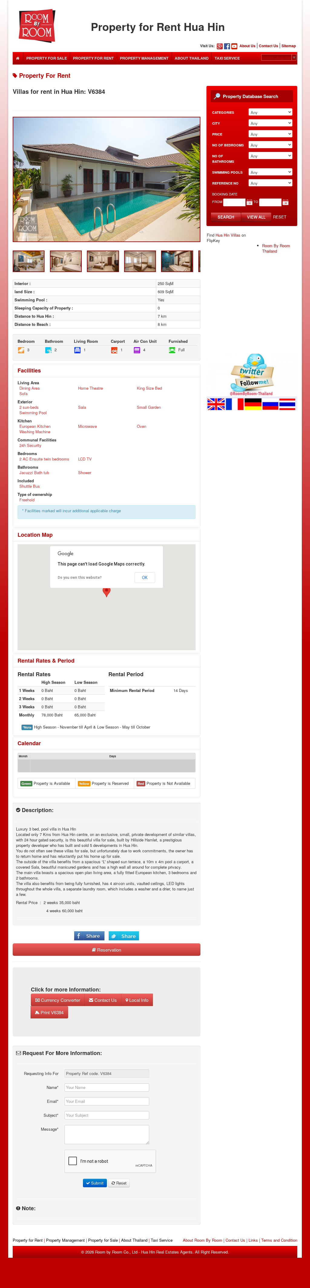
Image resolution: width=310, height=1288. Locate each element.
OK (144, 577)
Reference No (225, 183)
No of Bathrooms (223, 159)
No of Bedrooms (228, 145)
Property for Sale (103, 1240)
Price (217, 134)
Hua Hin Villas (228, 235)
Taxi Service (227, 58)
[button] (106, 592)
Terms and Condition (279, 1240)
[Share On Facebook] (89, 935)
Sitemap (289, 45)
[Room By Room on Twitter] (251, 381)
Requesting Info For (41, 1073)
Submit (97, 1183)
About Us (247, 45)
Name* (52, 1087)
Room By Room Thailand (276, 248)
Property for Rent (28, 1240)
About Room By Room (202, 1240)
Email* (52, 1101)
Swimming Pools (227, 172)
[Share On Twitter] (124, 935)
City (216, 123)
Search (226, 217)
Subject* (51, 1115)
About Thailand (192, 58)
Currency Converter (60, 1000)
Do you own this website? (80, 577)
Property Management (144, 58)
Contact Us (268, 45)
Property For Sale (46, 58)
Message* (49, 1129)
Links (253, 1240)
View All (256, 217)
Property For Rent (93, 58)
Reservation (108, 949)
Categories (223, 112)
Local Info (138, 1000)
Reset (279, 217)
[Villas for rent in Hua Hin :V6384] (106, 179)
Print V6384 (51, 1012)
